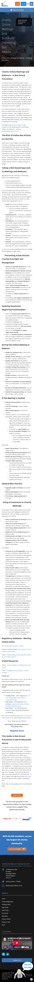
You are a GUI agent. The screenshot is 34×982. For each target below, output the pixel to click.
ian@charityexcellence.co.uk (10, 131)
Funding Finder (6, 904)
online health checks (8, 718)
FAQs (3, 925)
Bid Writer (5, 916)
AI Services (5, 913)
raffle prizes (17, 706)
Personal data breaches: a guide (14, 646)
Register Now (17, 795)
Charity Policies (6, 919)
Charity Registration (7, 901)
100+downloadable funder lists (14, 716)
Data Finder (5, 910)
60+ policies (27, 716)
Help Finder (27, 776)
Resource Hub (6, 922)
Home (3, 899)
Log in (17, 4)
